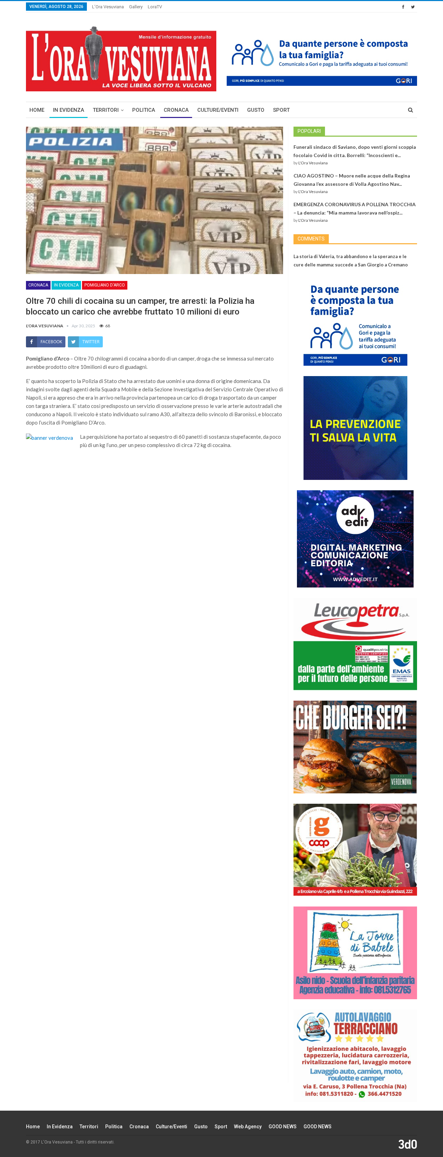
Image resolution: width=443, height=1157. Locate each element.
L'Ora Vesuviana (313, 162)
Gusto (255, 110)
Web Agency (248, 1126)
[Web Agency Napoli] (407, 1143)
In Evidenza (68, 110)
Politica (143, 110)
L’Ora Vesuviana (108, 6)
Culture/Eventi (217, 110)
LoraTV (155, 6)
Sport (281, 110)
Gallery (136, 6)
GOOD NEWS (283, 1126)
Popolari (309, 131)
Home (36, 110)
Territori (106, 110)
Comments (311, 239)
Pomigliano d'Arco (104, 285)
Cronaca (176, 110)
